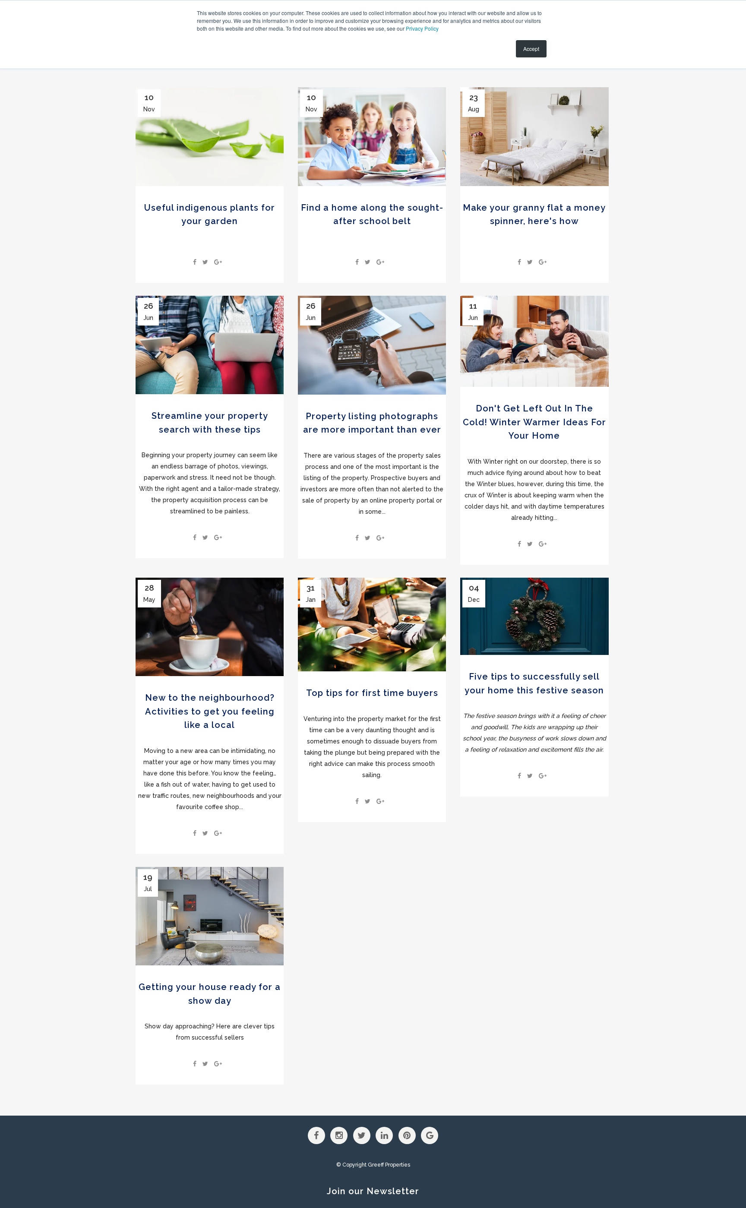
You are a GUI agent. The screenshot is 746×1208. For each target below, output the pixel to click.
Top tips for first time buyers (372, 693)
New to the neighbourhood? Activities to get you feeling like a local (210, 711)
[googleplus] (218, 262)
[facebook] (194, 262)
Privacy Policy (422, 28)
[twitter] (205, 262)
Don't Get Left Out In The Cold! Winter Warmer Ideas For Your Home (534, 422)
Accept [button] (531, 48)
